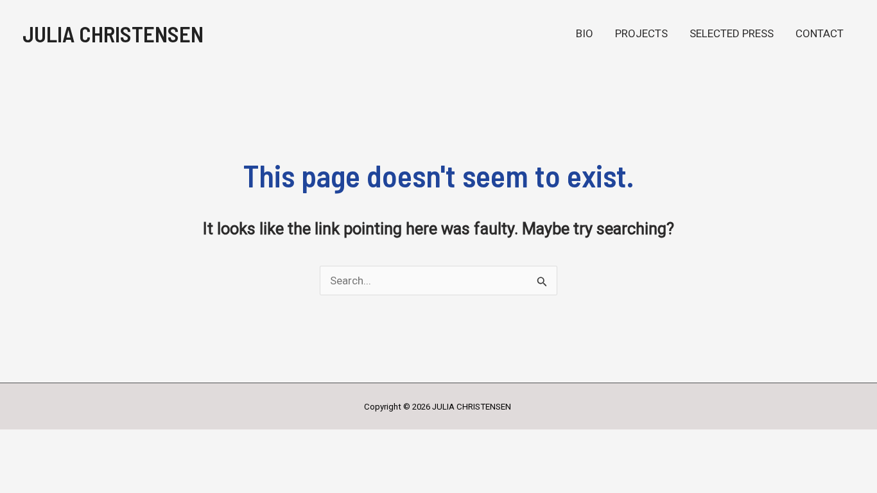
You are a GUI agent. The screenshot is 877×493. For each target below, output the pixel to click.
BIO (584, 33)
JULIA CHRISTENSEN (113, 33)
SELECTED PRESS (732, 33)
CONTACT (819, 33)
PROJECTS (641, 33)
